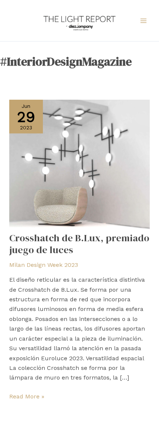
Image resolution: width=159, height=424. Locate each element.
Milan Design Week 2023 (43, 264)
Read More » (26, 396)
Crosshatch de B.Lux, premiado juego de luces (79, 243)
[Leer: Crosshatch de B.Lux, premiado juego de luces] (79, 165)
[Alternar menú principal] (143, 21)
